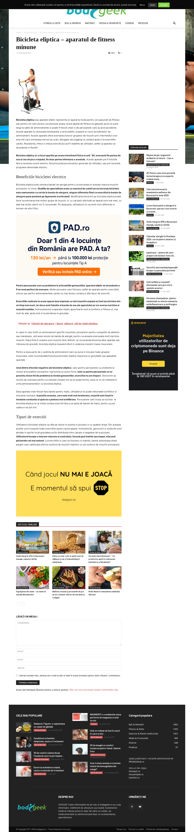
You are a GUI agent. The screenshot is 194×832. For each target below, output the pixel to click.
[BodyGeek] (97, 10)
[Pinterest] (33, 60)
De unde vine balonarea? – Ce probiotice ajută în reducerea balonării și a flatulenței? (102, 559)
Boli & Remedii (73, 23)
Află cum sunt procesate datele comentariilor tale (93, 689)
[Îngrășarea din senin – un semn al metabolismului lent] (32, 577)
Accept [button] (163, 4)
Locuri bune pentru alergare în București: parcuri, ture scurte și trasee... (161, 208)
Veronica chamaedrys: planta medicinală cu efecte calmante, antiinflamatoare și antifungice (161, 301)
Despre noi (121, 829)
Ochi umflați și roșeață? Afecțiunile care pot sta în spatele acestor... (159, 285)
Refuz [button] (142, 5)
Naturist (90, 23)
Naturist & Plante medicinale (158, 165)
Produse (143, 23)
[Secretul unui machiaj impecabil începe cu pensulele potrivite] (136, 271)
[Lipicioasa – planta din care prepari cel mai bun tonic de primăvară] (136, 256)
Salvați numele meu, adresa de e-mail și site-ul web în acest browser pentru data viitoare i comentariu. (69, 675)
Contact (174, 829)
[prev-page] (18, 604)
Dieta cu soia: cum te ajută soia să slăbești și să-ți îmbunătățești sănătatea (67, 559)
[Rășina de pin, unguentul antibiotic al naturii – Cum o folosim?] (136, 159)
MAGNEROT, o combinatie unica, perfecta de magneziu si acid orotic (105, 717)
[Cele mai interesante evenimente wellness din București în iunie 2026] (136, 193)
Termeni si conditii (136, 829)
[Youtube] (140, 807)
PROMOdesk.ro (136, 761)
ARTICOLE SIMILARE (27, 524)
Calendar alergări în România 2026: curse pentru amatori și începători (161, 239)
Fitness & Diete (51, 23)
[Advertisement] (151, 81)
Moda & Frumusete (110, 23)
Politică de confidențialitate (157, 829)
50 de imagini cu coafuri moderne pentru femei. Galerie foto (105, 748)
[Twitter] (26, 60)
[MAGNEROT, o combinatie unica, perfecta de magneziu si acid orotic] (80, 717)
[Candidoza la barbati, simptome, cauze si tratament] (23, 742)
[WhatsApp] (40, 60)
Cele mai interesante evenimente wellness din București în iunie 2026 (158, 192)
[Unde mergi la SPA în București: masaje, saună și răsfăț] (32, 542)
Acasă (18, 32)
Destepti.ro (134, 771)
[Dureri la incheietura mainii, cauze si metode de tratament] (23, 771)
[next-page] (23, 604)
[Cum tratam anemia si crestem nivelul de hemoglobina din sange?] (80, 767)
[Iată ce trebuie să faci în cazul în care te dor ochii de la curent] (80, 734)
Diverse (129, 23)
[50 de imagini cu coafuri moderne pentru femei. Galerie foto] (80, 749)
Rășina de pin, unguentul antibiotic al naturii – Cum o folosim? (159, 158)
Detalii (152, 5)
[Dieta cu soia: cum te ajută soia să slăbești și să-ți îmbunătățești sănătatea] (68, 542)
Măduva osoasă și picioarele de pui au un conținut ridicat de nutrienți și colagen (68, 594)
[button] (174, 23)
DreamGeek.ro (136, 774)
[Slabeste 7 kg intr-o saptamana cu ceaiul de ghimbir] (23, 727)
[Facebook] (19, 60)
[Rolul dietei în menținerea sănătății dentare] (105, 577)
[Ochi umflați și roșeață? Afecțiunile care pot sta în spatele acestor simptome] (136, 286)
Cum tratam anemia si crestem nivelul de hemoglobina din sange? (105, 766)
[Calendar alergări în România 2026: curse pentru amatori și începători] (136, 240)
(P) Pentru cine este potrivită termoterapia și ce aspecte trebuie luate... (160, 176)
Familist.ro (134, 777)
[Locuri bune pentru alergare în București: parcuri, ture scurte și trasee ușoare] (136, 209)
